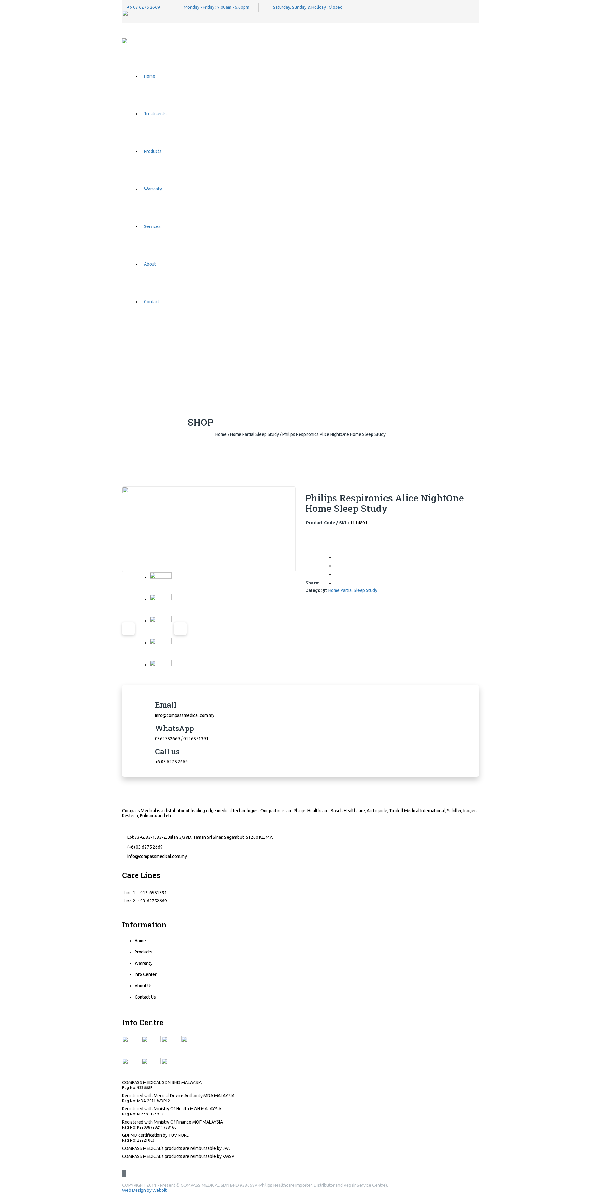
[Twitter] (337, 565)
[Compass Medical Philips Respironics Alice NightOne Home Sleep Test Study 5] (161, 671)
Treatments (155, 113)
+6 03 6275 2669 (143, 7)
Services (152, 226)
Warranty (153, 188)
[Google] (337, 574)
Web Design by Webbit (144, 1190)
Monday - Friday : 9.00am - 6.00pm (216, 7)
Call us (167, 751)
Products (153, 151)
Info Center (146, 974)
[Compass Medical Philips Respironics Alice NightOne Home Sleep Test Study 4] (161, 649)
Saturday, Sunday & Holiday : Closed (307, 7)
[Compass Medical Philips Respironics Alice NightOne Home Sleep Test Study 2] (161, 605)
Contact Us (145, 996)
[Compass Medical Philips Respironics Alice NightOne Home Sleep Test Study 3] (161, 627)
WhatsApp (174, 728)
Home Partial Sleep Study (254, 434)
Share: (312, 583)
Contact (151, 301)
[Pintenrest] (337, 583)
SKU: (344, 522)
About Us (143, 985)
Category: (316, 590)
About (150, 264)
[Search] (477, 342)
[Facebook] (337, 556)
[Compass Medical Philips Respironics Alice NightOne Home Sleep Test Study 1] (161, 583)
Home (149, 76)
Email (165, 705)
